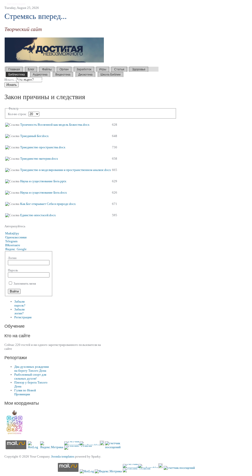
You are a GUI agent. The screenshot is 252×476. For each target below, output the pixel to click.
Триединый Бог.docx (34, 136)
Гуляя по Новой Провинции (25, 392)
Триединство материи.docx (39, 158)
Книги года (26, 79)
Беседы (40, 79)
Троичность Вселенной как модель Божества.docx (55, 124)
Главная (14, 69)
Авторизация (16, 4)
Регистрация (23, 317)
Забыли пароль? (19, 303)
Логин (12, 258)
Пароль (13, 270)
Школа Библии (110, 74)
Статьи (119, 69)
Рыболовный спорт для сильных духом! (30, 376)
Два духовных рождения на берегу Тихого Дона (31, 368)
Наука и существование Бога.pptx (43, 181)
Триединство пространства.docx (42, 147)
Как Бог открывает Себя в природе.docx (48, 204)
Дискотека (85, 74)
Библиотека (16, 74)
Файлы (47, 69)
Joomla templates (62, 456)
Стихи (88, 79)
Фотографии (55, 79)
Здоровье (138, 69)
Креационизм (74, 79)
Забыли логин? (19, 311)
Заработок (84, 69)
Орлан (64, 69)
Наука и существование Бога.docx (43, 192)
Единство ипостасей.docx (38, 215)
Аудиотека (40, 74)
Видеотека (62, 74)
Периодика (101, 79)
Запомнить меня (24, 283)
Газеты (13, 79)
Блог (31, 69)
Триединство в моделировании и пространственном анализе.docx (65, 170)
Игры (102, 69)
